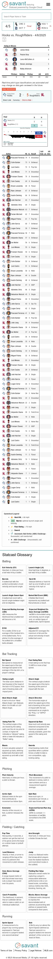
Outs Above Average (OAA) (10, 872)
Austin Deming (16, 195)
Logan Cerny (15, 228)
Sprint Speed (7, 922)
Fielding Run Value (36, 871)
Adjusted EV (34, 628)
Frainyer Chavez (17, 177)
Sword (17, 530)
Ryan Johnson (16, 191)
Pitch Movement (35, 775)
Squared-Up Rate (36, 721)
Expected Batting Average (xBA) (13, 610)
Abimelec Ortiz (16, 205)
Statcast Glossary (17, 554)
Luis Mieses (15, 172)
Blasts (5, 745)
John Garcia (15, 224)
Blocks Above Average (38, 894)
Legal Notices (36, 950)
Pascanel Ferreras (17, 158)
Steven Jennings (26, 64)
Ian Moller (14, 243)
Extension (6, 808)
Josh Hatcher (16, 200)
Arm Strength (34, 833)
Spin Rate (33, 794)
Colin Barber (15, 162)
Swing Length (8, 679)
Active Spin (7, 794)
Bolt (30, 922)
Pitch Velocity (8, 775)
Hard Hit (17, 517)
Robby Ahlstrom (25, 69)
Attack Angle (34, 679)
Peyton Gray (24, 55)
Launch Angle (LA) (36, 567)
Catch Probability (10, 894)
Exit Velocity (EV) (9, 567)
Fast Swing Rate (35, 660)
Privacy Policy (21, 950)
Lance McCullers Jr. (27, 59)
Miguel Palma (16, 219)
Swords (32, 745)
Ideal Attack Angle (9, 698)
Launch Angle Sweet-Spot (13, 595)
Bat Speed (6, 660)
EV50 (4, 628)
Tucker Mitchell (16, 214)
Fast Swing (19, 526)
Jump (31, 852)
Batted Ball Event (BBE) (38, 595)
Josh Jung (15, 323)
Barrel (18, 521)
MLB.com (48, 950)
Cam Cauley (15, 181)
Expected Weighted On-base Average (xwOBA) (39, 610)
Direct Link (7, 100)
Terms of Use (6, 950)
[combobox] (26, 16)
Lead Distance (8, 852)
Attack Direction (35, 698)
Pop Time (6, 833)
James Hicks (24, 50)
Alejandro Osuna (17, 238)
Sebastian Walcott (17, 210)
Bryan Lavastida (17, 186)
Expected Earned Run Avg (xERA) (40, 809)
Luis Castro (15, 167)
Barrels (5, 579)
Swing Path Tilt (9, 721)
